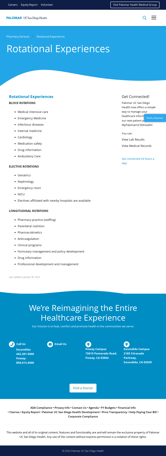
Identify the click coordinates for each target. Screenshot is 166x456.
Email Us (60, 344)
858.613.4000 (25, 363)
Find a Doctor (83, 388)
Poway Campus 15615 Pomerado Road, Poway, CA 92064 (101, 353)
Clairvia (14, 412)
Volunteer (47, 5)
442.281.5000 (25, 354)
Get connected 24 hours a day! (138, 161)
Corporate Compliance (83, 416)
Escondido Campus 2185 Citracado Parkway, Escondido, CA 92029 (138, 355)
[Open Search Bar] (144, 18)
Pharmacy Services (18, 36)
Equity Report (29, 5)
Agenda (94, 408)
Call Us (20, 344)
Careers (13, 5)
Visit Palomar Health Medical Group (135, 5)
